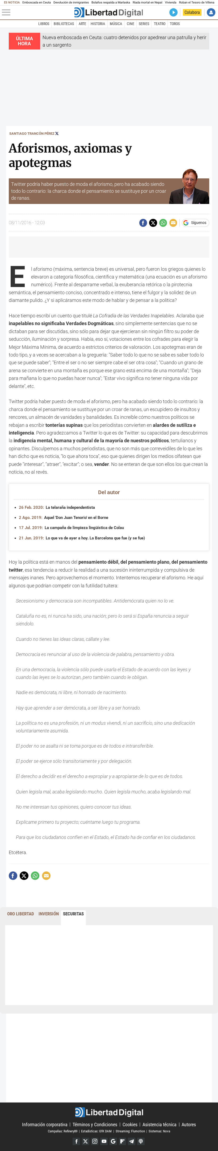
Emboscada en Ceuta (36, 2)
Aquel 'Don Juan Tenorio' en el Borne (63, 517)
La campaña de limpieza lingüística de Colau (71, 527)
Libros (43, 24)
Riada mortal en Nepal (147, 2)
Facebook (76, 1141)
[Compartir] (143, 223)
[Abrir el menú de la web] (37, 12)
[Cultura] (108, 12)
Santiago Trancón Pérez (31, 134)
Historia (98, 24)
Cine (130, 24)
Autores (189, 1124)
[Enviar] (163, 223)
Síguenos (198, 223)
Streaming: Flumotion (130, 1131)
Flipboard (122, 1141)
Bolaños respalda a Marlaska (110, 2)
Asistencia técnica (159, 1124)
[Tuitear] (153, 223)
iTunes (141, 1141)
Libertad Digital (109, 1112)
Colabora (192, 12)
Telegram (131, 1141)
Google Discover (113, 1141)
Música (116, 24)
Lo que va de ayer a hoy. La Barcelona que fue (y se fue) (82, 538)
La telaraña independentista (57, 507)
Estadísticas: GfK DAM (96, 1131)
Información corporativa (45, 1124)
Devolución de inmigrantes (71, 2)
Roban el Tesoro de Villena (196, 2)
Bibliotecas (64, 24)
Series (144, 24)
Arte (82, 24)
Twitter (85, 1141)
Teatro (159, 24)
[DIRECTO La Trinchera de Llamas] (173, 12)
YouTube (104, 1141)
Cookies (130, 1124)
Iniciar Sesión (211, 12)
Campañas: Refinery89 (62, 1131)
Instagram (95, 1141)
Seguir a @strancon (57, 133)
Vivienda (170, 2)
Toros (175, 24)
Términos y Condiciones (95, 1124)
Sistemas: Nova (159, 1131)
